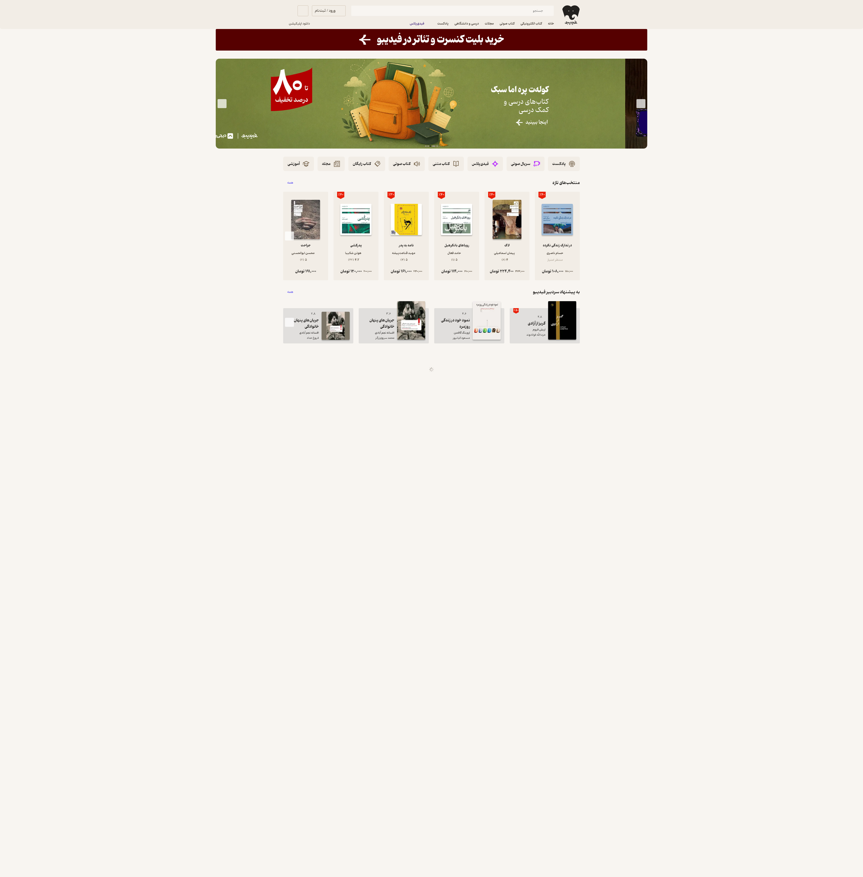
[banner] (431, 40)
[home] (570, 15)
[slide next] (222, 103)
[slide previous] (640, 103)
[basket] (303, 10)
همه (290, 182)
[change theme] (288, 10)
